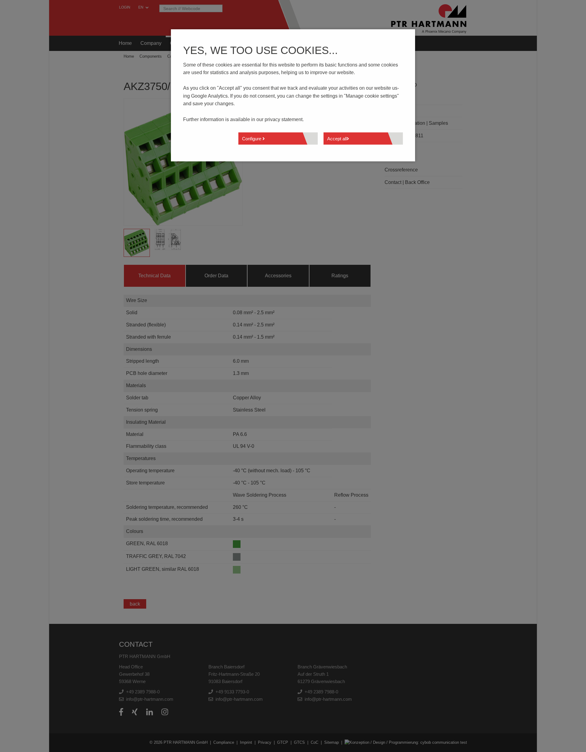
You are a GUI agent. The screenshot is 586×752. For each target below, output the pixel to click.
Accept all (337, 138)
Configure (252, 138)
